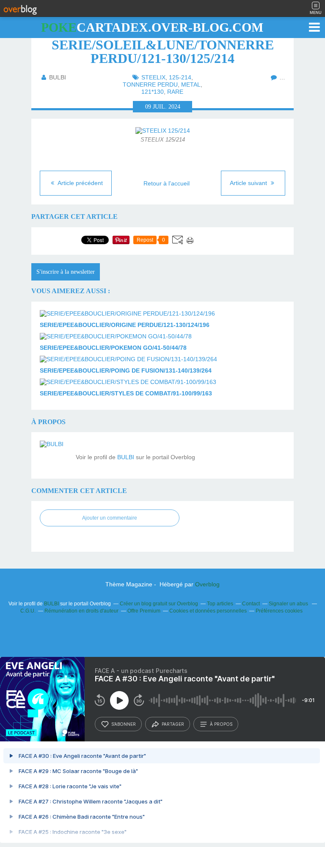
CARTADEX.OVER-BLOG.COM (152, 27)
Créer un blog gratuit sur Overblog (159, 604)
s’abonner (123, 724)
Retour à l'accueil (166, 183)
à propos (221, 724)
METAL (191, 84)
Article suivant (249, 183)
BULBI (125, 457)
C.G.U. (28, 611)
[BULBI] (54, 455)
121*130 (152, 91)
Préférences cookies (279, 611)
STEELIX (153, 77)
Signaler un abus (289, 604)
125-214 (180, 77)
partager (173, 724)
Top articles (220, 604)
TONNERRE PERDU (150, 84)
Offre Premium (143, 611)
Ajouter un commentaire (109, 518)
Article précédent (79, 183)
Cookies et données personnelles (208, 611)
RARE (175, 91)
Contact (251, 604)
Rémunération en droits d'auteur (81, 611)
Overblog (207, 584)
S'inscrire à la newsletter (65, 272)
